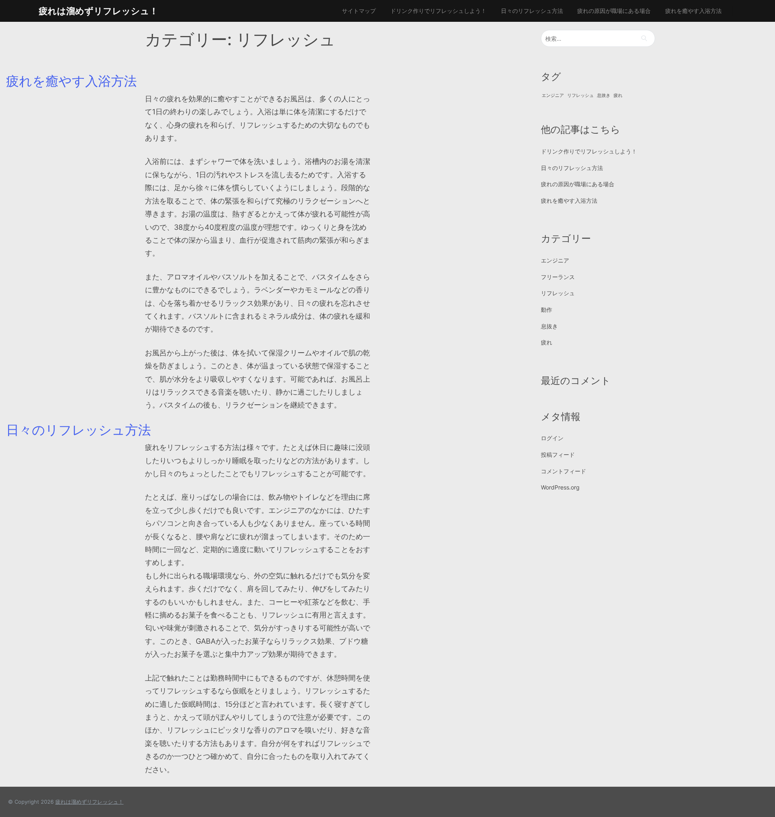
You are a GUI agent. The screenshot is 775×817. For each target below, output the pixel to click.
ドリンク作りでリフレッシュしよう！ (438, 10)
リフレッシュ (580, 95)
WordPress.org (560, 487)
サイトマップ (359, 10)
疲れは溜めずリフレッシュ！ (98, 11)
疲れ (618, 95)
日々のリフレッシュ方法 (532, 10)
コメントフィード (563, 471)
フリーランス (558, 276)
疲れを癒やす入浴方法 (693, 10)
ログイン (552, 438)
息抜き (603, 95)
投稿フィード (558, 454)
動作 (546, 309)
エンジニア (553, 95)
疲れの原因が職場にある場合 (614, 10)
